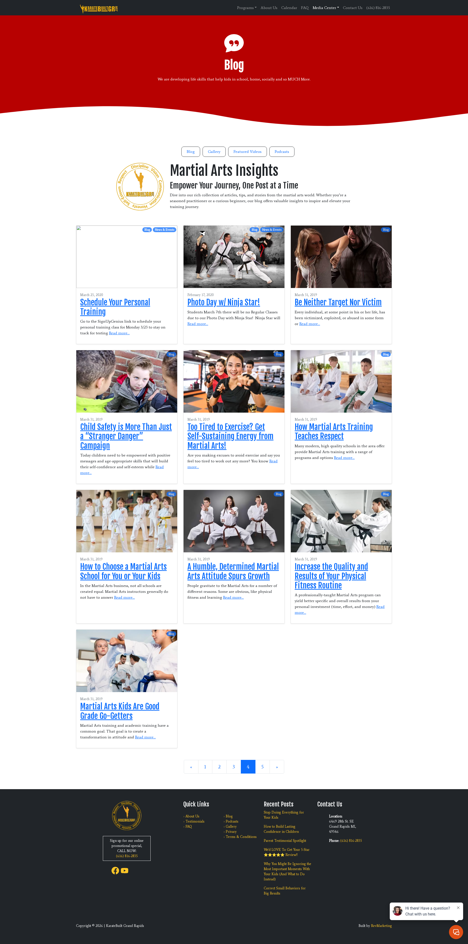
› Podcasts (231, 821)
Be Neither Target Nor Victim (338, 302)
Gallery (214, 151)
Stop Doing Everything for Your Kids (284, 815)
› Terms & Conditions (240, 837)
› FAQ (187, 827)
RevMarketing (381, 926)
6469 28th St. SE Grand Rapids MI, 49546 (342, 826)
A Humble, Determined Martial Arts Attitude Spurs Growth (233, 571)
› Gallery (230, 827)
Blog (191, 151)
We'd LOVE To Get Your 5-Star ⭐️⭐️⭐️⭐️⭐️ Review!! (287, 852)
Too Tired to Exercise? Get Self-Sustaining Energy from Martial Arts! (230, 436)
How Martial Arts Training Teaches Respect (334, 431)
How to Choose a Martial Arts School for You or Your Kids (123, 571)
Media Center (324, 7)
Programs (245, 7)
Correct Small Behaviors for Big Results (285, 890)
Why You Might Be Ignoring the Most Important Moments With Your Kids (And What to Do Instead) (287, 871)
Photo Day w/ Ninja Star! (223, 302)
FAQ (305, 7)
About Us (269, 7)
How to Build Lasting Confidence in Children (281, 829)
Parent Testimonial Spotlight (285, 841)
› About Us (191, 816)
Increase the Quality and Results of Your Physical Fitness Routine (331, 576)
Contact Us (352, 7)
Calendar (289, 7)
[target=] (115, 870)
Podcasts (282, 151)
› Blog (228, 816)
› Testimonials (194, 821)
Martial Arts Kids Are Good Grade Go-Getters (119, 711)
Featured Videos (248, 151)
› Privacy (230, 832)
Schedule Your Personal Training (115, 307)
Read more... (119, 333)
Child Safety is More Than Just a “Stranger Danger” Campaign (126, 436)
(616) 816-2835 (378, 7)
